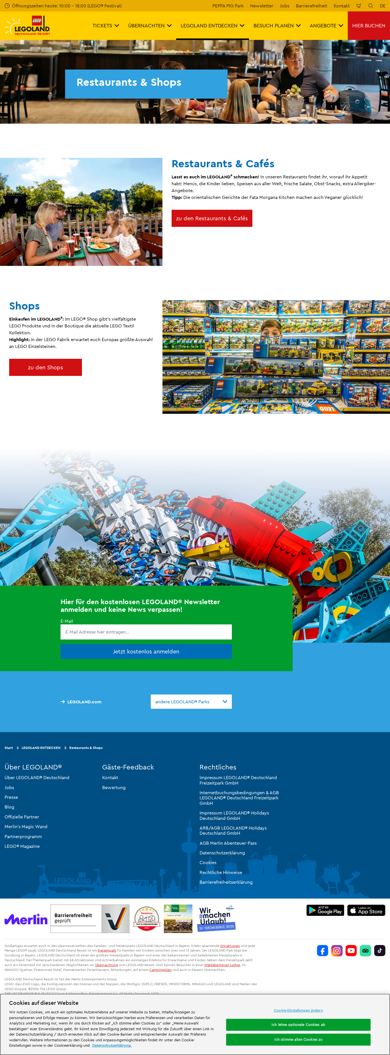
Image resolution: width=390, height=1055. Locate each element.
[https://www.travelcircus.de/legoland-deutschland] (146, 919)
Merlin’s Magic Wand (26, 826)
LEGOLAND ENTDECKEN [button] (209, 25)
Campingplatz (160, 970)
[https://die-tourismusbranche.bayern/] (216, 919)
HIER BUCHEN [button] (368, 25)
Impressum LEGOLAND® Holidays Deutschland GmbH (234, 815)
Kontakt (342, 6)
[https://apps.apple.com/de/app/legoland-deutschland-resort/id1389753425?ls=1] (366, 910)
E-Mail (67, 621)
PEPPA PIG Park (228, 6)
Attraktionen (230, 946)
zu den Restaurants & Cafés (212, 218)
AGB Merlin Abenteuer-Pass (228, 843)
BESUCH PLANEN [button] (274, 25)
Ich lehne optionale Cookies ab (298, 1024)
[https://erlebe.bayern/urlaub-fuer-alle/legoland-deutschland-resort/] (90, 919)
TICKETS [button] (102, 25)
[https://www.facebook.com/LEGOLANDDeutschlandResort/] (322, 950)
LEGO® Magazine (22, 846)
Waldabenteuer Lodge (222, 965)
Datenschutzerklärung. (112, 1045)
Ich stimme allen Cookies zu (298, 1039)
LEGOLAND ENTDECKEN (41, 748)
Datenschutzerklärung (222, 853)
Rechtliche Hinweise (221, 872)
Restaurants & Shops (85, 748)
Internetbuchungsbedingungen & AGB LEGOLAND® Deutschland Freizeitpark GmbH (239, 798)
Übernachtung (106, 965)
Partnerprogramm (23, 836)
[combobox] (191, 701)
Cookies (208, 862)
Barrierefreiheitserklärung (226, 882)
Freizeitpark (107, 950)
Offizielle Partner (22, 817)
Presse (11, 797)
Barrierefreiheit (311, 6)
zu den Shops (45, 367)
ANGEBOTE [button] (323, 25)
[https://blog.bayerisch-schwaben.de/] (178, 919)
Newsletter (261, 6)
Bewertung (114, 787)
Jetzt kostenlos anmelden (146, 651)
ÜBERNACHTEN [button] (146, 25)
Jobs (284, 6)
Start (9, 748)
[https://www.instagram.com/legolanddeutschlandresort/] (337, 950)
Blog (9, 807)
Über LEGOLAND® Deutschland (37, 777)
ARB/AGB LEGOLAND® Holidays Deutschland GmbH (233, 830)
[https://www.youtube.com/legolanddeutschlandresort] (351, 950)
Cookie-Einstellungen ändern (298, 1010)
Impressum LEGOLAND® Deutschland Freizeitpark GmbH (238, 780)
